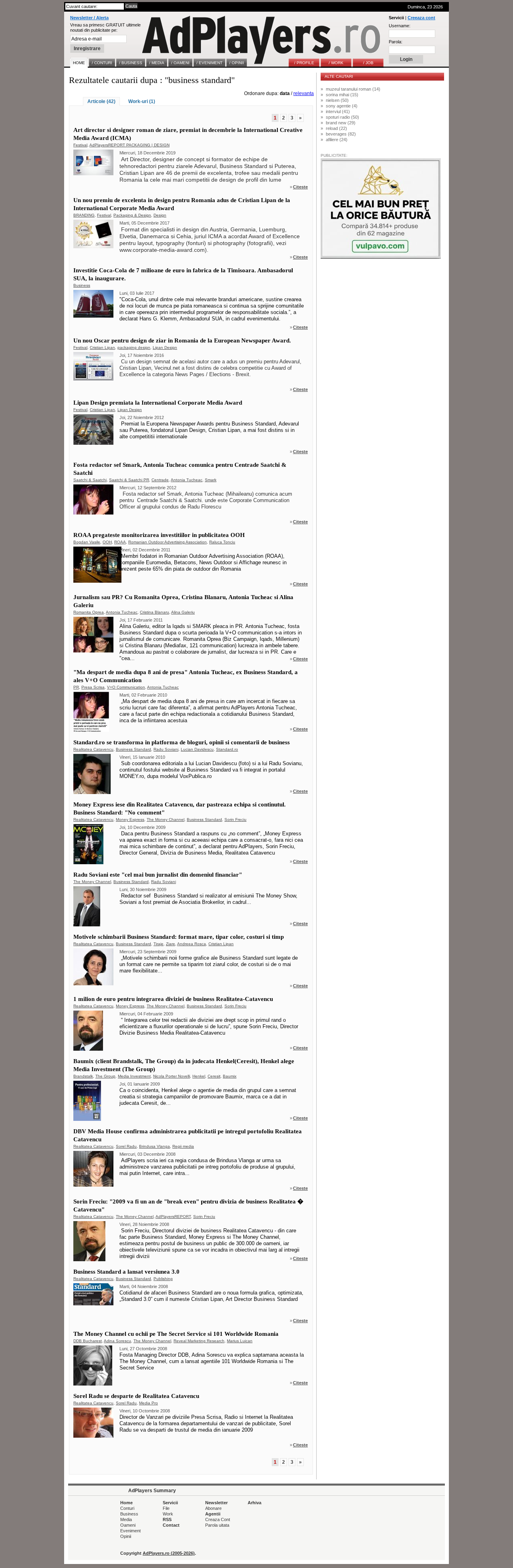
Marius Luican (239, 1341)
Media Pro (148, 1403)
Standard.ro (227, 749)
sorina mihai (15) (342, 94)
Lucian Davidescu (197, 749)
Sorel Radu (126, 1146)
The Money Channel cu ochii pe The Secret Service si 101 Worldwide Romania (176, 1334)
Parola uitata (217, 1525)
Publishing (163, 1278)
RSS (167, 1519)
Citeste (300, 186)
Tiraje (158, 944)
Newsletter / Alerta (89, 17)
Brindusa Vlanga (154, 1146)
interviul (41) (338, 111)
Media (126, 1519)
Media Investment (134, 1076)
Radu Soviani (165, 749)
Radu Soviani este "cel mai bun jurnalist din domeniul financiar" (157, 874)
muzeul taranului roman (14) (353, 89)
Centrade (160, 480)
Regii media (183, 1146)
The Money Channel (165, 819)
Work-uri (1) (141, 101)
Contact (171, 1525)
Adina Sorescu (117, 1341)
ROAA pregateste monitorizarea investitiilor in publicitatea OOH (159, 535)
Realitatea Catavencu (93, 749)
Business (81, 285)
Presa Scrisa (93, 687)
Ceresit (214, 1076)
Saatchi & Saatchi (90, 480)
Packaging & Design (132, 215)
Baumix (229, 1076)
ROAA (120, 542)
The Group (105, 1076)
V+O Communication (126, 687)
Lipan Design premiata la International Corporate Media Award (157, 402)
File (166, 1508)
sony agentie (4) (341, 105)
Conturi (127, 1508)
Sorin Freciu (235, 819)
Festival (80, 145)
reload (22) (336, 128)
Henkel (198, 1076)
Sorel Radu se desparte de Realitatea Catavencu (136, 1396)
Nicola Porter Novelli (171, 1076)
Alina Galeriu (183, 612)
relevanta (303, 93)
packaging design (133, 347)
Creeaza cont (421, 17)
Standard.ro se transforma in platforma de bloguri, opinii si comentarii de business (181, 742)
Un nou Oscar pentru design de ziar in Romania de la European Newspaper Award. (182, 340)
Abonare (213, 1508)
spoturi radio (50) (342, 117)
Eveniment (130, 1530)
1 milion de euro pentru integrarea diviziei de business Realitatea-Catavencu (173, 999)
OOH (107, 542)
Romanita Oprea (88, 612)
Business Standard (133, 749)
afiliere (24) (336, 139)
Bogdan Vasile (86, 542)
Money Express (130, 819)
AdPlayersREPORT (173, 1216)
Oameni (127, 1525)
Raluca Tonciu (222, 542)
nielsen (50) (337, 100)
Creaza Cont (217, 1519)
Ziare (170, 944)
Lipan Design (165, 347)
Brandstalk (83, 1076)
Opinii (125, 1536)
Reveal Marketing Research (199, 1341)
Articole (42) (101, 101)
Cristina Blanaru (154, 612)
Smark (210, 480)
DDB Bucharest (87, 1341)
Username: (399, 25)
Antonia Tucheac (186, 480)
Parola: (395, 41)
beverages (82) (341, 134)
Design (159, 215)
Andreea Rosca (191, 944)
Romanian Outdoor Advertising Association (167, 542)
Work (168, 1513)
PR (76, 687)
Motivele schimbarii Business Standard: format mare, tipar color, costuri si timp (178, 937)
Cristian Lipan (102, 347)
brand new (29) (340, 122)
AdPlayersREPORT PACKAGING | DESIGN (129, 145)
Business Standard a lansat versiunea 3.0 (126, 1271)
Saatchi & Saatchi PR (129, 480)
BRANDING (84, 215)
